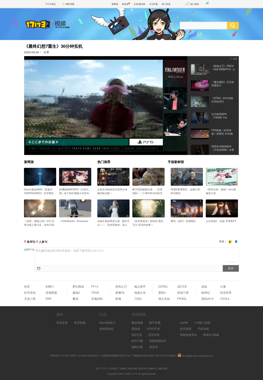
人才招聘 (112, 368)
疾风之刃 (121, 286)
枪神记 (205, 292)
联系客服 (80, 322)
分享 (46, 52)
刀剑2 (138, 299)
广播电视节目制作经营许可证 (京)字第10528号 (153, 355)
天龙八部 (30, 299)
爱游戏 (136, 329)
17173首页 (50, 4)
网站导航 (70, 4)
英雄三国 (183, 292)
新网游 (115, 4)
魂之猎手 (140, 286)
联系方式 (142, 368)
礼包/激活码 (139, 4)
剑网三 (50, 286)
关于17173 (101, 368)
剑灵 (27, 286)
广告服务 (122, 368)
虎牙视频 (185, 329)
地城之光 (140, 292)
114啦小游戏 (202, 322)
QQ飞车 (182, 286)
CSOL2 (225, 299)
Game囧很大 (107, 322)
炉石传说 (30, 292)
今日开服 (153, 4)
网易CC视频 (211, 335)
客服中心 (153, 368)
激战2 (76, 292)
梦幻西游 (78, 286)
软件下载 (137, 341)
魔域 (75, 299)
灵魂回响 (97, 299)
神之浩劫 (164, 299)
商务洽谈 (132, 368)
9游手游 (137, 335)
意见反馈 (62, 322)
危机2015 (207, 299)
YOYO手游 (153, 329)
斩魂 (118, 299)
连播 (235, 58)
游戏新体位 (106, 329)
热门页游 (166, 4)
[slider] (105, 147)
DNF (49, 299)
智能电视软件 (157, 341)
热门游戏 (194, 4)
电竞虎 (153, 347)
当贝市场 (153, 335)
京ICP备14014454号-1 (89, 355)
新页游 (125, 4)
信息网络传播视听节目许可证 (116, 355)
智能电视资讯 (188, 335)
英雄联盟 (51, 292)
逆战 (204, 286)
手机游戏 (203, 329)
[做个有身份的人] (230, 242)
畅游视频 (137, 322)
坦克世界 (226, 292)
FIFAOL (182, 299)
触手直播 (155, 322)
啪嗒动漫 (137, 347)
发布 (231, 268)
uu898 (184, 322)
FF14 (94, 286)
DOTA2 (162, 286)
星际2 (162, 292)
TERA (95, 292)
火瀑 (223, 286)
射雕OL (120, 292)
